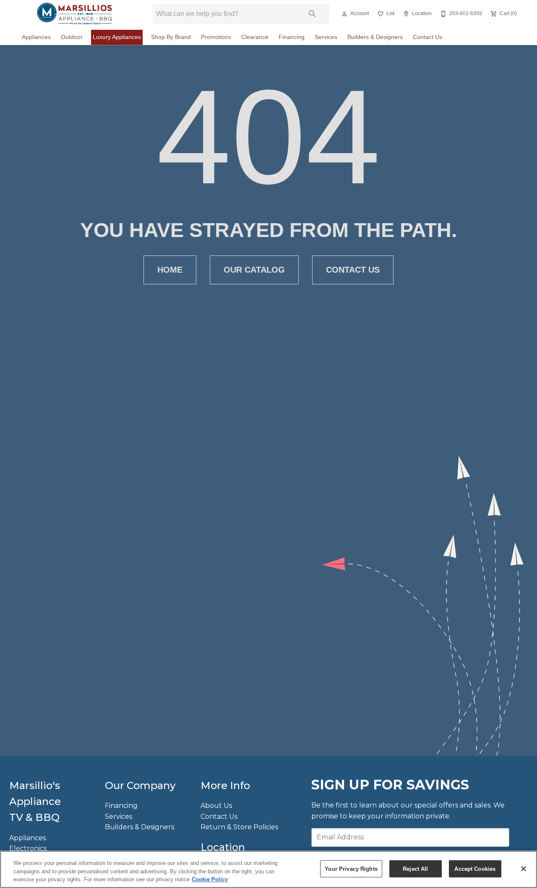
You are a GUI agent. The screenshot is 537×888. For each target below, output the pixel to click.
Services (326, 37)
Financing (292, 37)
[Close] (523, 868)
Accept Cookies (474, 868)
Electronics (28, 848)
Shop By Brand (171, 37)
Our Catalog (254, 269)
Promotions (216, 37)
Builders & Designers (375, 37)
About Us (216, 806)
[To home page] (74, 13)
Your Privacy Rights (351, 868)
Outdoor (72, 37)
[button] (344, 14)
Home (169, 269)
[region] (268, 869)
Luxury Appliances (117, 37)
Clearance (254, 37)
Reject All (415, 868)
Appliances (36, 37)
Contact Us (427, 37)
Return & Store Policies (239, 827)
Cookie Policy (210, 879)
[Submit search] (312, 13)
